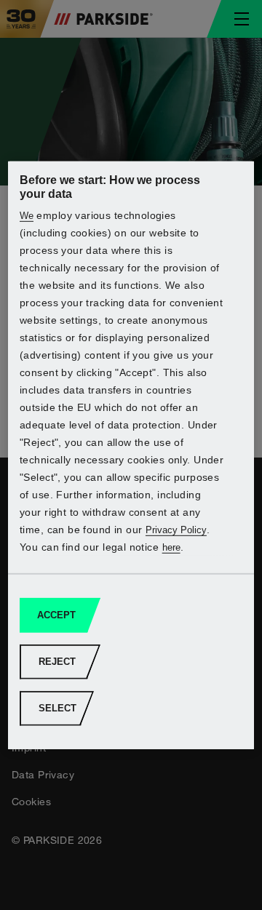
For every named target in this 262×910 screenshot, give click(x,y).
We (26, 215)
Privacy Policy (176, 529)
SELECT (57, 708)
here (171, 547)
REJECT (57, 661)
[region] (131, 455)
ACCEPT (56, 615)
